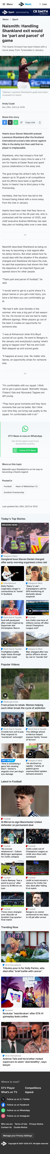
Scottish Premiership (14, 492)
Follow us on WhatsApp (18, 1110)
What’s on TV (9, 1092)
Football (8, 486)
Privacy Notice (36, 1124)
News (6, 19)
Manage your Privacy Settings (17, 1135)
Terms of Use (21, 1124)
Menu (10, 4)
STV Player (8, 1087)
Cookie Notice (20, 1127)
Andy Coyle (8, 103)
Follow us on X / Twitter (18, 1099)
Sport (15, 19)
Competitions (33, 1087)
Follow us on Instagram (18, 1116)
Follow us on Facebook (18, 1105)
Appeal (29, 1092)
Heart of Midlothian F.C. (27, 486)
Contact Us (6, 1127)
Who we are (6, 1124)
